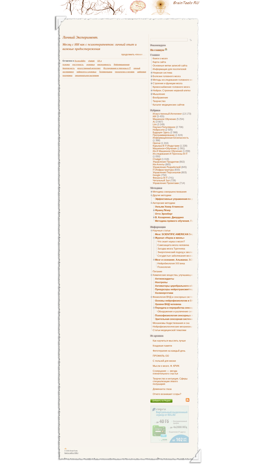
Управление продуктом (166, 162)
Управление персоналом (167, 172)
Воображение (160, 97)
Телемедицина (105, 72)
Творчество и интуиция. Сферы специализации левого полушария (170, 381)
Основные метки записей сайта (170, 65)
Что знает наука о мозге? (171, 241)
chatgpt (157, 159)
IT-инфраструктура (163, 170)
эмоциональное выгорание (87, 75)
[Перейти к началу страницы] (65, 449)
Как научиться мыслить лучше (169, 340)
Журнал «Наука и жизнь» (169, 238)
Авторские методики (164, 203)
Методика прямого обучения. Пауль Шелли (180, 221)
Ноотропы (161, 282)
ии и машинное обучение (167, 151)
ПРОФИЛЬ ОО (161, 356)
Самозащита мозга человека (173, 245)
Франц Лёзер (163, 210)
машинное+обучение (165, 148)
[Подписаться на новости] (187, 401)
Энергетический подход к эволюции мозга (180, 252)
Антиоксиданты (164, 278)
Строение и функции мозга (167, 83)
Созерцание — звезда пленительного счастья (165, 372)
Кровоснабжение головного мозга (171, 87)
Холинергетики (164, 293)
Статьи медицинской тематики (169, 330)
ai (154, 122)
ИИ (154, 116)
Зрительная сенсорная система (174, 319)
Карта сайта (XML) (71, 453)
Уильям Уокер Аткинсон (169, 206)
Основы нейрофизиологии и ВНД (175, 300)
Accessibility (80, 61)
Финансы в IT (160, 178)
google (156, 175)
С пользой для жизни (164, 361)
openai (156, 143)
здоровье (90, 64)
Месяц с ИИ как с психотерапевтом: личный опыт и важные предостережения (100, 46)
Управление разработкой (167, 167)
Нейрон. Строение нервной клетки (172, 90)
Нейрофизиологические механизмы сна (175, 326)
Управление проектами (166, 183)
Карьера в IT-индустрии (166, 146)
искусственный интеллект (167, 114)
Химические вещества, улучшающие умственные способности (187, 275)
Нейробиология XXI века (171, 263)
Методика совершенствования (170, 191)
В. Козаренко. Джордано (169, 217)
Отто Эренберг (164, 214)
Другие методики (162, 195)
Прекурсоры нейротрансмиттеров (175, 289)
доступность (78, 64)
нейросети (159, 130)
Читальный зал (161, 180)
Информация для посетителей (169, 69)
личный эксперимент (80, 37)
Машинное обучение (164, 119)
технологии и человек (124, 72)
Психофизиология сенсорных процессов (179, 315)
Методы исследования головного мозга (174, 80)
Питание (157, 271)
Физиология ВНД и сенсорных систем (173, 297)
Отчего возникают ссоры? (167, 394)
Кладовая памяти (162, 345)
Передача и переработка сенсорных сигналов (182, 308)
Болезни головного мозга (167, 76)
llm (155, 124)
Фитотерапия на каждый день (169, 351)
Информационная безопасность (171, 138)
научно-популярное (164, 127)
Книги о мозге (160, 58)
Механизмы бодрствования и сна (171, 323)
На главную (157, 50)
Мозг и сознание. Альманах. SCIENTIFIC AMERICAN (185, 260)
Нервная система (162, 72)
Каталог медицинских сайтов (168, 104)
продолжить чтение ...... (134, 54)
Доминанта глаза (162, 389)
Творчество (159, 101)
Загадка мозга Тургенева (171, 248)
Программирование (164, 135)
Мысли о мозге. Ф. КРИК (166, 366)
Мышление (159, 94)
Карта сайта (159, 62)
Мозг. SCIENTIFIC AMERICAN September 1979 (181, 234)
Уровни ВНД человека (168, 304)
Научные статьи (161, 230)
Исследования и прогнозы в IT (170, 154)
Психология (164, 267)
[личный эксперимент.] (165, 7)
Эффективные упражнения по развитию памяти (183, 199)
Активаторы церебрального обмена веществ (182, 286)
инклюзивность (104, 64)
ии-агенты (159, 164)
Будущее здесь (161, 132)
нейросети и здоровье (86, 72)
